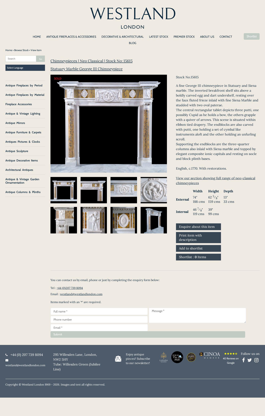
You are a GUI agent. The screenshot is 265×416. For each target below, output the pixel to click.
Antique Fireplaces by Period (23, 85)
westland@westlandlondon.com (81, 294)
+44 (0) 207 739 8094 (26, 354)
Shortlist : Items (192, 257)
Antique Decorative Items (21, 160)
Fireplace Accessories (18, 104)
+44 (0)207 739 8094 (70, 288)
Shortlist (252, 36)
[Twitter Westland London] (250, 361)
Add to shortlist (191, 248)
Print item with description (190, 237)
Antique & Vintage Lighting (22, 113)
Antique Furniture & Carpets (23, 132)
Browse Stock (21, 50)
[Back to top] (257, 408)
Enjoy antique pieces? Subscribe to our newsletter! (138, 358)
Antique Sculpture (16, 151)
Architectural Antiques (19, 170)
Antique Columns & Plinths (23, 192)
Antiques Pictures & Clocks (22, 141)
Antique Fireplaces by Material (24, 95)
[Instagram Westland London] (256, 361)
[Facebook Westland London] (244, 361)
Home (8, 50)
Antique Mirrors (15, 123)
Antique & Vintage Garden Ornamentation (22, 181)
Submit (57, 334)
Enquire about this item (197, 227)
